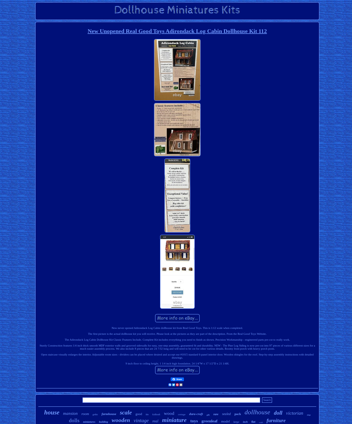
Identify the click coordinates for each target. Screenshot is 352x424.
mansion (70, 413)
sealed (226, 414)
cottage (182, 414)
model (225, 421)
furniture (276, 420)
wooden (121, 420)
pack (237, 414)
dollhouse (257, 412)
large (236, 421)
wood (169, 413)
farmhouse (109, 414)
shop (309, 415)
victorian (294, 413)
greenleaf (209, 421)
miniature (174, 420)
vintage (141, 420)
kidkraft (156, 414)
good (138, 414)
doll (278, 413)
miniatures (89, 421)
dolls (74, 420)
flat (253, 421)
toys (194, 421)
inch (245, 422)
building (103, 422)
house (51, 412)
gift (208, 415)
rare (215, 414)
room (85, 414)
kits (147, 414)
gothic (95, 414)
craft (261, 422)
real (155, 421)
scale (126, 412)
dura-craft (196, 414)
